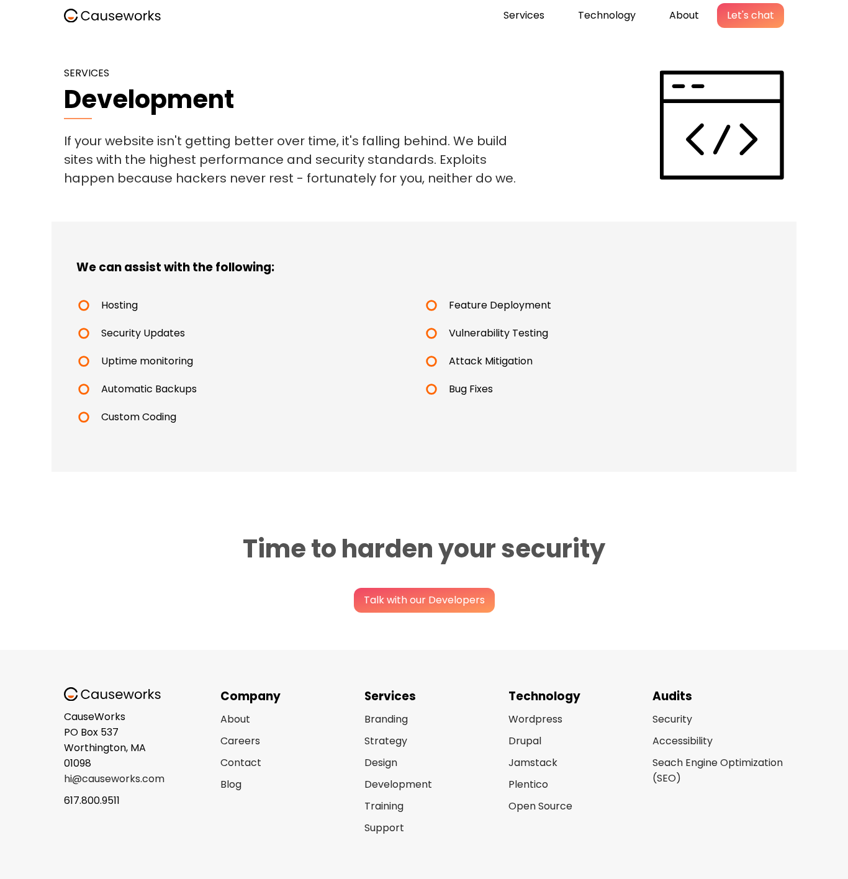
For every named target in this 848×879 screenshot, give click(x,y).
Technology (607, 15)
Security (672, 719)
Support (384, 828)
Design (380, 762)
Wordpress (535, 719)
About (684, 15)
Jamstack (532, 762)
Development (398, 784)
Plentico (528, 784)
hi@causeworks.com (114, 779)
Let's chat (750, 15)
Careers (240, 741)
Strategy (385, 741)
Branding (386, 719)
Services (523, 15)
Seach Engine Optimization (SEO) (717, 770)
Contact (240, 762)
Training (384, 806)
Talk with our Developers (424, 600)
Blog (230, 784)
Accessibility (682, 741)
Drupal (524, 741)
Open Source (540, 806)
